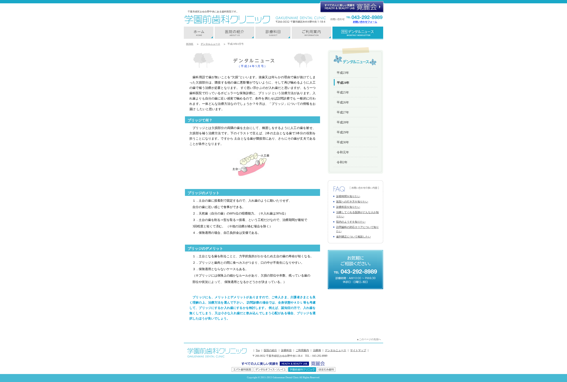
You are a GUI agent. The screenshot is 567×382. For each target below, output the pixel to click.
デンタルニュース (210, 44)
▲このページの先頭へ (369, 339)
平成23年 (343, 72)
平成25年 (343, 92)
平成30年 (343, 142)
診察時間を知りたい (348, 196)
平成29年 (343, 132)
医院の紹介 (270, 350)
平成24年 (343, 82)
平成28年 (343, 122)
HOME (189, 44)
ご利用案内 (302, 350)
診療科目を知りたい (348, 207)
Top (258, 350)
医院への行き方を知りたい (352, 201)
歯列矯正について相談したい (353, 236)
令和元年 (343, 152)
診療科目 (286, 350)
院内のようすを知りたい (350, 221)
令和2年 (342, 162)
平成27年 (343, 112)
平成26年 (343, 102)
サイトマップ (358, 350)
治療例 (317, 350)
